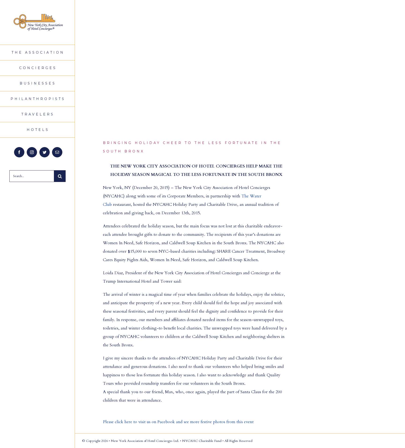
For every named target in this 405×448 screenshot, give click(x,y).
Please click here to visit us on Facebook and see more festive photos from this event (178, 422)
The (245, 196)
